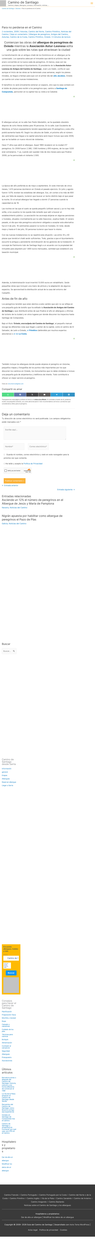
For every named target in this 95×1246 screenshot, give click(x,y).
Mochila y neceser (9, 1018)
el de (20, 334)
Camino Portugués (29, 1195)
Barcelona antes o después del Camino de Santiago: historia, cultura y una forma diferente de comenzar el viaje (9, 1084)
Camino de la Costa (18, 37)
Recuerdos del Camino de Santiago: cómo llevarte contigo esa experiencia (8, 1108)
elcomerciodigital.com (15, 384)
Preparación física (9, 1015)
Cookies (63, 1230)
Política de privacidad (48, 1230)
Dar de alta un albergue (31, 1217)
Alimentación (7, 1043)
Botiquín (5, 1039)
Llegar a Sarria (7, 785)
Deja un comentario (18, 34)
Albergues (6, 779)
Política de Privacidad (33, 463)
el (32, 330)
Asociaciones (7, 1061)
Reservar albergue (9, 782)
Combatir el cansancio (6, 1047)
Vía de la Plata (47, 1198)
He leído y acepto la (23, 463)
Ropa (4, 1021)
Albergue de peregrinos (39, 34)
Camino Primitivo (52, 31)
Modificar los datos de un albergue (7, 1167)
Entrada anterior (10, 485)
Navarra (5, 507)
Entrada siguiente (66, 489)
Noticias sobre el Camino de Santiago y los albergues (47, 1205)
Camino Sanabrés (64, 1198)
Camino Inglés (33, 1198)
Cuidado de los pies (7, 1030)
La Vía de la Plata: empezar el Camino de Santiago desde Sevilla (9, 1097)
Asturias (18, 8)
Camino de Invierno (82, 1198)
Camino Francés (11, 1195)
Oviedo (47, 37)
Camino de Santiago (23, 2)
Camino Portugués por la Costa (53, 1195)
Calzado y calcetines (6, 1025)
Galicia (5, 523)
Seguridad (6, 1051)
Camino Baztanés (56, 1202)
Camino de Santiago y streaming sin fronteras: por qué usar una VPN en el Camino (9, 1128)
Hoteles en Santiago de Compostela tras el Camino (8, 1117)
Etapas (4, 775)
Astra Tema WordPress (79, 1224)
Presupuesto (7, 1057)
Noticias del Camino (18, 507)
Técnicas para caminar (7, 1035)
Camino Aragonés (39, 1202)
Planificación (7, 1012)
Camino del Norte (36, 31)
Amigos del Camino (59, 34)
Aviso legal (32, 1230)
